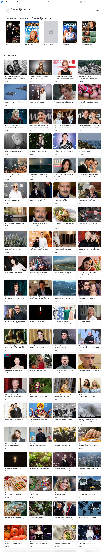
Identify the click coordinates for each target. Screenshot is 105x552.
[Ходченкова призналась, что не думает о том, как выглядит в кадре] (40, 536)
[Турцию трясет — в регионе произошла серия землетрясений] (89, 512)
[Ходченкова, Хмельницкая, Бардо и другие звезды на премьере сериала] (89, 536)
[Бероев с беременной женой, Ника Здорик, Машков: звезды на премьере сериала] (89, 340)
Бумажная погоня (87, 44)
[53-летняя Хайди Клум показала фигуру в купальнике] (64, 487)
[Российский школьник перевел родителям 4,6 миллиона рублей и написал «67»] (15, 218)
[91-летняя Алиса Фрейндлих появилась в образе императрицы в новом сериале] (40, 193)
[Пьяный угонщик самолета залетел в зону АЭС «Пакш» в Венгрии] (15, 95)
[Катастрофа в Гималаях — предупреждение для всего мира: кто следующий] (89, 71)
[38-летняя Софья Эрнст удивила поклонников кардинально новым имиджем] (89, 365)
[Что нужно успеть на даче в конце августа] (40, 487)
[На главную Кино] (6, 2)
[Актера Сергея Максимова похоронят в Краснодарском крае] (40, 316)
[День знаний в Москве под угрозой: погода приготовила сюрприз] (40, 144)
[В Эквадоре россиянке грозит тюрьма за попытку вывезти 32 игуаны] (15, 512)
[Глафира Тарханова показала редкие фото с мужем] (40, 71)
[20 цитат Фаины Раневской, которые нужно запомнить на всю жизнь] (15, 144)
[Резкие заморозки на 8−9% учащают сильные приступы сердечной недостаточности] (40, 512)
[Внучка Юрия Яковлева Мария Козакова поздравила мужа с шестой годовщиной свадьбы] (40, 120)
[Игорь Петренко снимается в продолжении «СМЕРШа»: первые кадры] (40, 438)
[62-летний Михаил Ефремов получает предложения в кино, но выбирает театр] (15, 389)
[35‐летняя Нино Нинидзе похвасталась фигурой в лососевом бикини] (15, 438)
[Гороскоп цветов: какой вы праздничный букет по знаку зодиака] (89, 267)
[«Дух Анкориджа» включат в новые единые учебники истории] (64, 512)
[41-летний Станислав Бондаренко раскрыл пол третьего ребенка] (89, 291)
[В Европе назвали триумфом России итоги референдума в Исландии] (40, 267)
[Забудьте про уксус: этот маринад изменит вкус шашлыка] (15, 169)
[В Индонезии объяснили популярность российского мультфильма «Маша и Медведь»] (40, 389)
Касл (7, 44)
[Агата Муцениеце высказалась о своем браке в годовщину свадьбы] (89, 169)
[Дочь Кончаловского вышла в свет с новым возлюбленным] (15, 267)
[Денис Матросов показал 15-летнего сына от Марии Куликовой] (89, 218)
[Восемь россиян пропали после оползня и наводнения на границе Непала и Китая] (89, 463)
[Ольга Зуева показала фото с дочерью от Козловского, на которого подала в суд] (15, 414)
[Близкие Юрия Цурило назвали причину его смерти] (64, 193)
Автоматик (66, 44)
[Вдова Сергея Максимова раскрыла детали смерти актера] (15, 463)
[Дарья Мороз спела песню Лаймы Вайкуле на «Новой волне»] (15, 193)
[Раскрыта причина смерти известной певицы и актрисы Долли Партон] (15, 120)
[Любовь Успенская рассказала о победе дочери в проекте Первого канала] (89, 389)
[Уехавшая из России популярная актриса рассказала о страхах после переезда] (64, 71)
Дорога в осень (48, 44)
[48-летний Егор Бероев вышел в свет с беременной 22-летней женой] (15, 316)
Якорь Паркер (29, 44)
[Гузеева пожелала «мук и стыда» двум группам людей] (64, 169)
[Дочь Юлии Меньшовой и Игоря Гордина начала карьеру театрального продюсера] (64, 120)
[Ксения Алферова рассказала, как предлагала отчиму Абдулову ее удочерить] (15, 71)
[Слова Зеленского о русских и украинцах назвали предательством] (64, 365)
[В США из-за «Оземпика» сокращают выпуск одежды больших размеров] (64, 316)
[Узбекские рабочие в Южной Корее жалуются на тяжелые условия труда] (64, 414)
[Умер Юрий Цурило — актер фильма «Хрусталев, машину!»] (40, 218)
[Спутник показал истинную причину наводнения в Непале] (64, 267)
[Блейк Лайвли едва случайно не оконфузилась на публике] (64, 389)
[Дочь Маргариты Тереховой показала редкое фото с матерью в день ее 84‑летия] (64, 95)
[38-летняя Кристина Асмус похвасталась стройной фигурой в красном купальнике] (40, 365)
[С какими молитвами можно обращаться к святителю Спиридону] (40, 414)
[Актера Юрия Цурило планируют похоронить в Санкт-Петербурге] (15, 340)
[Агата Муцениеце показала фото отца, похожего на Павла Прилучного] (40, 340)
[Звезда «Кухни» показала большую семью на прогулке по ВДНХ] (64, 463)
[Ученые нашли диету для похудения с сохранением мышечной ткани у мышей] (15, 487)
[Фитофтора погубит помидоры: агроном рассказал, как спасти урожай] (15, 536)
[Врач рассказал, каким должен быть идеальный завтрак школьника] (64, 536)
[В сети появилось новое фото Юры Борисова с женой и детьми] (89, 242)
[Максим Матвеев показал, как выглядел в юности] (64, 340)
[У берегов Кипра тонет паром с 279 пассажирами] (89, 144)
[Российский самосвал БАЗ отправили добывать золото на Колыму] (89, 487)
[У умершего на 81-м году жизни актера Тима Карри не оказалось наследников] (40, 291)
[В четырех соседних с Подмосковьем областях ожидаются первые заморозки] (64, 438)
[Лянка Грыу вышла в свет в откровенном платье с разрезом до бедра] (15, 365)
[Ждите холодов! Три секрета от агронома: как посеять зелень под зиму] (40, 463)
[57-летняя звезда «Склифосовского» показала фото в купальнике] (89, 316)
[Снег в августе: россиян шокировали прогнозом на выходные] (15, 242)
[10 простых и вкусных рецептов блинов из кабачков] (64, 218)
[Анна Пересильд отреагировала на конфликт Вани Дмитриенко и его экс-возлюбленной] (89, 120)
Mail (2, 550)
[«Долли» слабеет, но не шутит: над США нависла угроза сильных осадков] (89, 414)
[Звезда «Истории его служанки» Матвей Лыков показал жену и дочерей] (15, 291)
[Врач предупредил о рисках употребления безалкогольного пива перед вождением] (89, 438)
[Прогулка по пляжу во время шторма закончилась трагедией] (40, 169)
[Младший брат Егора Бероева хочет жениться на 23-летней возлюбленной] (40, 242)
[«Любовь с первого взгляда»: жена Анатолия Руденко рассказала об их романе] (40, 95)
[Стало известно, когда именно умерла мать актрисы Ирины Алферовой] (89, 193)
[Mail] (2, 2)
